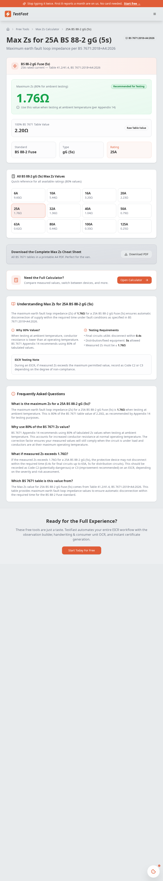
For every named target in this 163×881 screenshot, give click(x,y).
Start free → (132, 3)
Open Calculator (131, 280)
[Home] (8, 29)
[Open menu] (154, 13)
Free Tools (22, 29)
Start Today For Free (81, 550)
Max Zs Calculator (47, 29)
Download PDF (138, 254)
